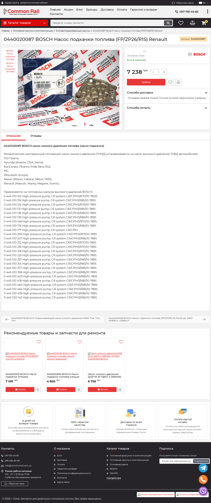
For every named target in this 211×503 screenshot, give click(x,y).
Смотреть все (114, 478)
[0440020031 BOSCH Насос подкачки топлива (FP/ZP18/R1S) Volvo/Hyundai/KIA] (23, 356)
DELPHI (114, 473)
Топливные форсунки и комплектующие (130, 455)
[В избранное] (170, 82)
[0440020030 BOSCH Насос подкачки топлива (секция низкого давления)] (64, 356)
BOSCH (113, 469)
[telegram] (203, 467)
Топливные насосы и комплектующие (129, 460)
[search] (168, 23)
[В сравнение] (178, 82)
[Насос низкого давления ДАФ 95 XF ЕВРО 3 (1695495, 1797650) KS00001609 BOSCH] (105, 356)
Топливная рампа (119, 464)
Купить (146, 82)
